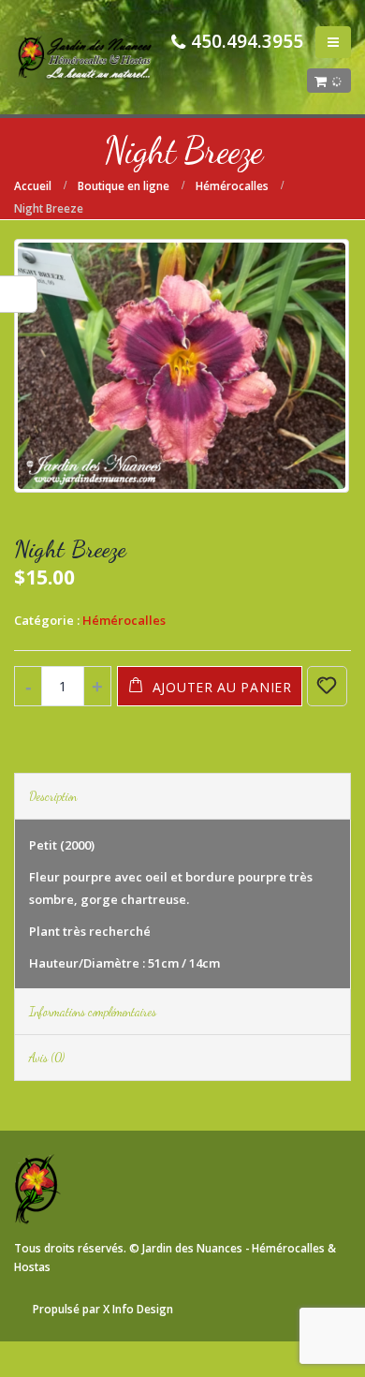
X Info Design (138, 1308)
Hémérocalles (124, 620)
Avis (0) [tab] (47, 1057)
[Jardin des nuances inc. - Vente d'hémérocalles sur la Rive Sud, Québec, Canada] (84, 57)
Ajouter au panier (222, 687)
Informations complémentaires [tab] (92, 1011)
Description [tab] (53, 796)
